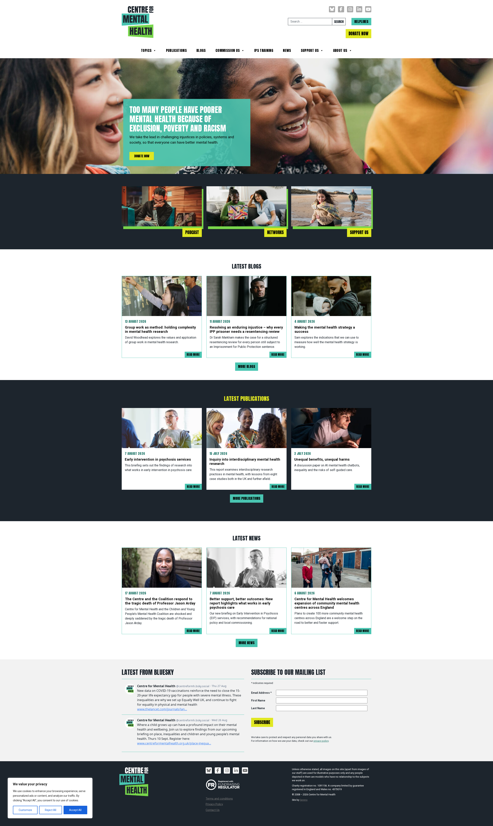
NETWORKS (275, 232)
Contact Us (213, 810)
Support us (310, 51)
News (287, 51)
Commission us (227, 51)
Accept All (75, 810)
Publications (176, 51)
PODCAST (192, 232)
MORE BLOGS (246, 366)
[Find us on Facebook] (341, 9)
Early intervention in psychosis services (158, 459)
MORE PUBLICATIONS (246, 498)
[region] (50, 798)
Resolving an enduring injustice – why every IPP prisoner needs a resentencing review (246, 329)
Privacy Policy (214, 804)
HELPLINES (361, 21)
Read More (193, 354)
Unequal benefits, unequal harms (322, 459)
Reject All (50, 810)
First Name (258, 700)
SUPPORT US (359, 232)
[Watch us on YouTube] (368, 9)
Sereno (304, 799)
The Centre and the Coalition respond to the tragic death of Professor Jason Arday (160, 601)
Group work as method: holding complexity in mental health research (160, 329)
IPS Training (263, 51)
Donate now (141, 156)
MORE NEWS (247, 642)
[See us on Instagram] (350, 9)
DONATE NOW (358, 34)
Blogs (201, 51)
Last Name (258, 708)
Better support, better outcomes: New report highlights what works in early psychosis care (241, 603)
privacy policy (321, 740)
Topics (146, 51)
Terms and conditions (219, 798)
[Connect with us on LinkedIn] (359, 9)
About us (340, 51)
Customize (25, 810)
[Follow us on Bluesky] (332, 9)
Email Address (261, 692)
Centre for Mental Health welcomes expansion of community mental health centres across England (326, 603)
